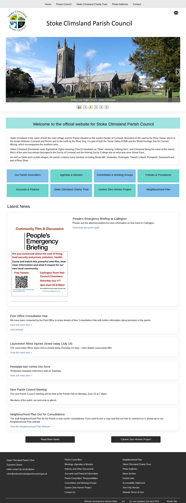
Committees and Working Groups (80, 483)
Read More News (50, 439)
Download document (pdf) (86, 227)
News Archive (129, 473)
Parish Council (63, 4)
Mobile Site (172, 501)
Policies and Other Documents (79, 469)
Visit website (16, 329)
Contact (137, 4)
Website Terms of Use (133, 492)
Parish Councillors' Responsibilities (81, 478)
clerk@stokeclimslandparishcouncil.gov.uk (27, 473)
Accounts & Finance (27, 189)
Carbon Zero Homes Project (115, 189)
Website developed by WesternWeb (100, 501)
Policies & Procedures (158, 174)
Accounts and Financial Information (81, 473)
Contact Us (70, 492)
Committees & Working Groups (115, 174)
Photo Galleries (120, 4)
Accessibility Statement (134, 483)
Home (48, 4)
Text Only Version (131, 487)
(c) (130, 501)
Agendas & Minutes (71, 174)
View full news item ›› (21, 325)
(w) (123, 501)
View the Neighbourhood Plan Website (30, 426)
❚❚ (79, 107)
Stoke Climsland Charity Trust (91, 4)
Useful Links (128, 478)
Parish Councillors (73, 459)
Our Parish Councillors (28, 174)
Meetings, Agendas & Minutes (79, 464)
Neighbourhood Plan (158, 189)
